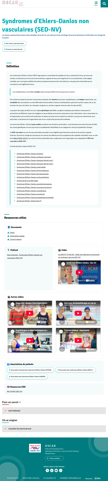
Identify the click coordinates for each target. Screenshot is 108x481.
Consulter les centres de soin (19, 429)
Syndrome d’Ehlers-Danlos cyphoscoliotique (32, 177)
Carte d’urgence (16, 239)
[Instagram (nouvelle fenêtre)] (60, 470)
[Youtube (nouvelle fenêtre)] (56, 470)
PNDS (12, 233)
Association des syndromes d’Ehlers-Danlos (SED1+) (76, 370)
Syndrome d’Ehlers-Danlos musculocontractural (33, 187)
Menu (96, 5)
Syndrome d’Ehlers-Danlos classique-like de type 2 (34, 164)
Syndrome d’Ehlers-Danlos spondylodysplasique (34, 184)
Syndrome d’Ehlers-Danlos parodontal (30, 194)
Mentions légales (31, 478)
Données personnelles (70, 478)
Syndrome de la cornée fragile (27, 181)
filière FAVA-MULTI (21, 138)
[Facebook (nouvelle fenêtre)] (47, 470)
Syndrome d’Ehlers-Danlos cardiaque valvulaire (33, 157)
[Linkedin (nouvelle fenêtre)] (51, 470)
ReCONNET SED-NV (14, 391)
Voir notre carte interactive (15, 43)
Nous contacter (55, 458)
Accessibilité (50, 478)
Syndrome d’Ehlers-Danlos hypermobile (31, 167)
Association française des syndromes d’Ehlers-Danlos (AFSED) (31, 370)
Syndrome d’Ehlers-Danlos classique (29, 154)
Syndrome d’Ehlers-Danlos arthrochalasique (32, 170)
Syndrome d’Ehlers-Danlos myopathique (31, 191)
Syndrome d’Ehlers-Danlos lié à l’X (28, 201)
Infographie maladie (17, 236)
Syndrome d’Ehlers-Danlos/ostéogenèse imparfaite (35, 197)
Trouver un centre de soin (14, 49)
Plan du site (13, 478)
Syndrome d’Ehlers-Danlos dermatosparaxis (32, 174)
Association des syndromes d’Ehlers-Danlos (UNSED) (28, 376)
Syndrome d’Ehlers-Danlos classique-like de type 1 (34, 160)
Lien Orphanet (14, 411)
